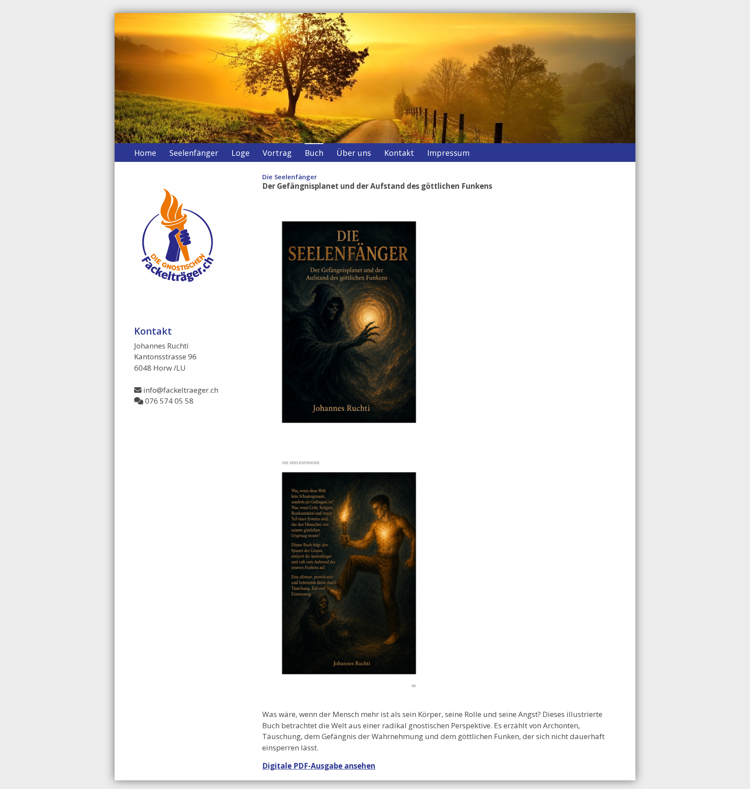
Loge (240, 153)
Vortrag (277, 153)
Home (145, 153)
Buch (314, 153)
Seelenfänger (193, 153)
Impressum (448, 153)
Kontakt (399, 153)
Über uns (353, 153)
